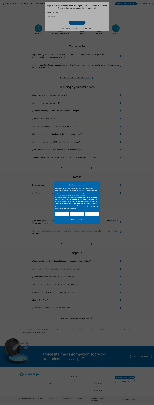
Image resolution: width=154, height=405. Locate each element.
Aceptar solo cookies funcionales (62, 214)
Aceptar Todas (77, 214)
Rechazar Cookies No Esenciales (92, 214)
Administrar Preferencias (77, 219)
